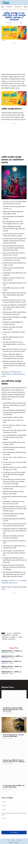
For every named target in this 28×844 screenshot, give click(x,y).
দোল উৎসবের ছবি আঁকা (6, 635)
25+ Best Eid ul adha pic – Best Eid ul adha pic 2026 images (13, 735)
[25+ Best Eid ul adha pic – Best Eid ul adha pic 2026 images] (14, 725)
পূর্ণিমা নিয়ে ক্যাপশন (5, 637)
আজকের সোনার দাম (4, 668)
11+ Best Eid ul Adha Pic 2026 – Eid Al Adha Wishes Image (13, 786)
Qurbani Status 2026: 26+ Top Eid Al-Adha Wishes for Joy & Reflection (14, 761)
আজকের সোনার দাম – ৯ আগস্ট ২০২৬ (11, 667)
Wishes (21, 22)
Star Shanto (9, 22)
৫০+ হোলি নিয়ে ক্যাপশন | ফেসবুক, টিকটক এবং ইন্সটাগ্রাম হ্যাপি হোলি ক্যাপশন (13, 374)
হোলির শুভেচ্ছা (4, 639)
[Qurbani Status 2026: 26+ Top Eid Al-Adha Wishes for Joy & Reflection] (14, 750)
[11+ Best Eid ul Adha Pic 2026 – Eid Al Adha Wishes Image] (14, 775)
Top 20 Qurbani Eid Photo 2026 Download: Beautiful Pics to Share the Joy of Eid (13, 709)
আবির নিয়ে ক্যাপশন (17, 633)
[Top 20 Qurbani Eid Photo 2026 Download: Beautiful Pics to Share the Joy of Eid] (14, 698)
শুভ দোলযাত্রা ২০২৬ (13, 637)
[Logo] (9, 3)
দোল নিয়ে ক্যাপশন (15, 635)
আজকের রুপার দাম (4, 652)
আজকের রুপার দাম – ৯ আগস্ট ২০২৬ (11, 661)
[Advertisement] (14, 58)
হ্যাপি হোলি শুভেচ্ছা (12, 639)
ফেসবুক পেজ (10, 587)
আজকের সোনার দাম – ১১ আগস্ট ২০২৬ (12, 656)
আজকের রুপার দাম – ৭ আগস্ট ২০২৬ (11, 672)
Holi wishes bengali (9, 633)
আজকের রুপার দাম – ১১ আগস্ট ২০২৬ (11, 651)
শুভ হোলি (20, 637)
